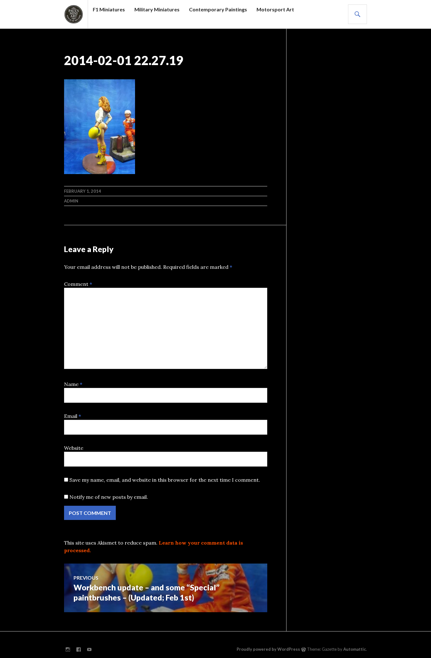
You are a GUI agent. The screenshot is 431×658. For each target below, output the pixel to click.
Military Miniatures (157, 9)
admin (71, 200)
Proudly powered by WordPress (268, 649)
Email (72, 416)
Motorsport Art (275, 9)
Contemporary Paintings (218, 9)
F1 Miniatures (109, 9)
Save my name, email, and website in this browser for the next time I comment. (164, 480)
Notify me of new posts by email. (108, 497)
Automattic (354, 649)
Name (73, 384)
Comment (78, 284)
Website (73, 448)
